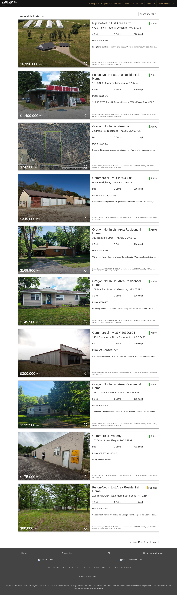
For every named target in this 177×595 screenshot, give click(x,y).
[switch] (86, 64)
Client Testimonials (166, 4)
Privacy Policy (70, 567)
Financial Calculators (134, 4)
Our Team (118, 4)
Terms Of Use (52, 567)
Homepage (94, 4)
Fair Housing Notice (120, 567)
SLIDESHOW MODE (148, 14)
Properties (107, 5)
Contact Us (150, 4)
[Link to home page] (10, 3)
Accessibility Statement (94, 567)
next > (155, 542)
